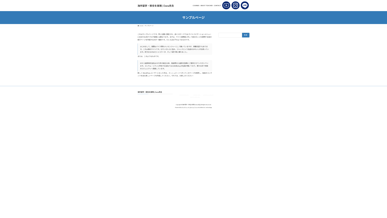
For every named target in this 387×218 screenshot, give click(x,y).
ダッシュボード (174, 73)
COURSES (184, 94)
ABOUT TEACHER (195, 95)
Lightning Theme (193, 107)
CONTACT (208, 94)
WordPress (185, 107)
